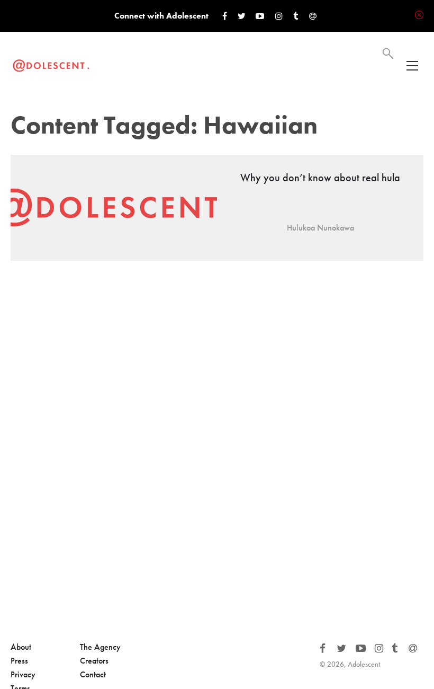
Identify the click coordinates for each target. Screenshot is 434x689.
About (21, 646)
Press (19, 660)
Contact (93, 674)
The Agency (100, 646)
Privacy (23, 674)
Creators (94, 660)
